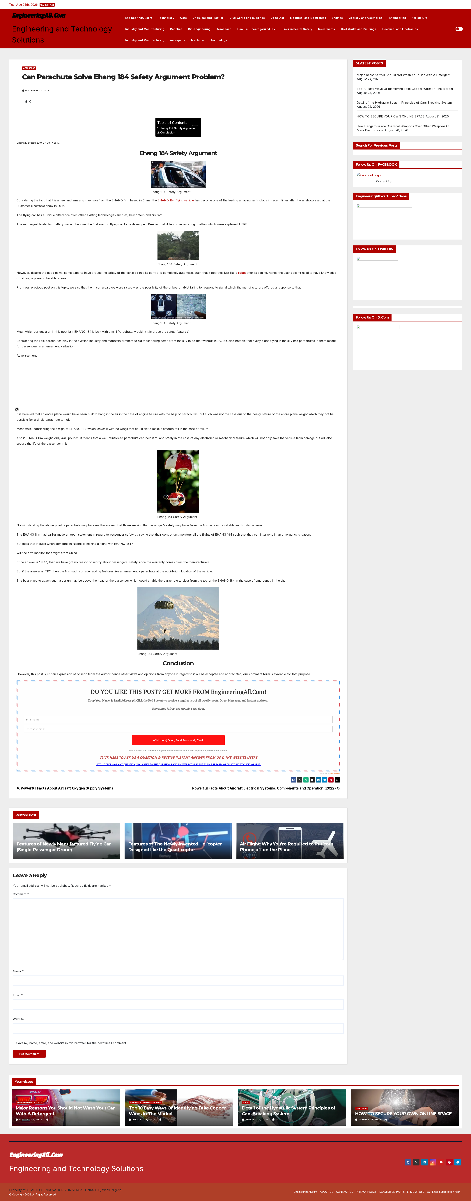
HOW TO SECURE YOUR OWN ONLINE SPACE (391, 116)
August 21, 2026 (370, 1119)
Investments (326, 29)
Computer (277, 17)
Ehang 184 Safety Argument (178, 128)
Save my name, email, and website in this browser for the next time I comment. (71, 1043)
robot (242, 273)
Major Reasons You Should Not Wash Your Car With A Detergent (404, 75)
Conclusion (167, 132)
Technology (166, 17)
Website (18, 1019)
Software (361, 1108)
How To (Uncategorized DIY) (257, 29)
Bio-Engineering (199, 29)
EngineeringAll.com (38, 15)
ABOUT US (326, 1191)
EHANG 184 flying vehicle (176, 200)
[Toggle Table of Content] (193, 123)
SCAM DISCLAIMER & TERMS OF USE (401, 1191)
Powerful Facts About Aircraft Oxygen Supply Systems (66, 788)
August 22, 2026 (257, 1119)
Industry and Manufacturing (144, 29)
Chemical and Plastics (208, 17)
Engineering (397, 17)
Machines (198, 40)
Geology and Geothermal (366, 17)
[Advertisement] (127, 384)
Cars (183, 17)
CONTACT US (344, 1191)
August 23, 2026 (144, 1119)
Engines (337, 17)
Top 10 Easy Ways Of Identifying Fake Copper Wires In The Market (405, 89)
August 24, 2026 (31, 1119)
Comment (21, 894)
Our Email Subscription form (443, 1191)
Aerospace (224, 29)
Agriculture (419, 17)
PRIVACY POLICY (366, 1191)
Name (18, 971)
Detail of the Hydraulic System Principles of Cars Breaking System (404, 102)
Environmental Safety (297, 29)
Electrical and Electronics (308, 17)
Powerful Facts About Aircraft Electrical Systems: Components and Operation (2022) (264, 788)
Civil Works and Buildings (247, 17)
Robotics (176, 29)
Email (18, 995)
